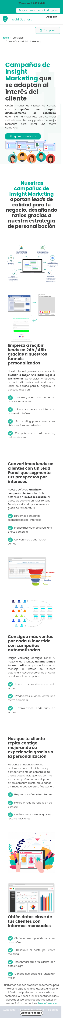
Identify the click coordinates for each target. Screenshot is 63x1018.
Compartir (48, 30)
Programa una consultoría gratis (38, 10)
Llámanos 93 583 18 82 (31, 3)
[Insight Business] (17, 19)
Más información (48, 1003)
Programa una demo (23, 136)
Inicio (6, 38)
